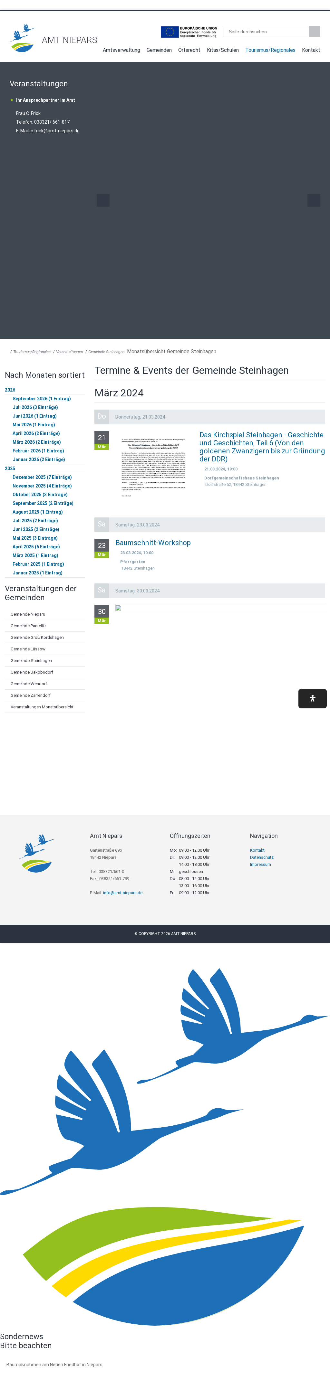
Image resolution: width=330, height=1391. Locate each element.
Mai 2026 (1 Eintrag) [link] (34, 424)
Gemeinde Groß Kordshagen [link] (37, 637)
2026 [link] (10, 390)
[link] (22, 50)
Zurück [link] (103, 200)
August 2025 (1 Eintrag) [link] (38, 512)
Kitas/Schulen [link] (223, 50)
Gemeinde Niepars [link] (28, 614)
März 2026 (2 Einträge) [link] (37, 442)
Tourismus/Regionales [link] (270, 50)
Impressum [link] (260, 864)
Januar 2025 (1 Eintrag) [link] (38, 572)
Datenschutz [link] (262, 857)
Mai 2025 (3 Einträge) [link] (35, 538)
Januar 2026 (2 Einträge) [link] (39, 459)
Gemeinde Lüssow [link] (28, 649)
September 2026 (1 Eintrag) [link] (42, 398)
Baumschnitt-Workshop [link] (153, 543)
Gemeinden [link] (159, 50)
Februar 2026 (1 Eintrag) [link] (38, 450)
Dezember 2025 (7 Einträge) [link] (42, 477)
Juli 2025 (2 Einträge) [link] (35, 520)
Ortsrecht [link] (189, 50)
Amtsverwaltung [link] (121, 50)
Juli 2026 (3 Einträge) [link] (35, 407)
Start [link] (93, 51)
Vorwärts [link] (313, 200)
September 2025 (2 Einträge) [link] (43, 503)
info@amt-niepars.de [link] (122, 892)
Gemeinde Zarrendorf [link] (31, 695)
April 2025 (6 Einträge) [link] (36, 546)
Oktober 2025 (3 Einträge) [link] (40, 494)
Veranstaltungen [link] (69, 352)
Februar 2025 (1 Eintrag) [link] (38, 564)
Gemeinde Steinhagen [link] (106, 352)
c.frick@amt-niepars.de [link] (55, 130)
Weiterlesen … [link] (41, 1372)
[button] (312, 698)
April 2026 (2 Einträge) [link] (36, 433)
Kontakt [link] (311, 50)
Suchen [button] (315, 31)
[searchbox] (266, 31)
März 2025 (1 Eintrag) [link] (35, 555)
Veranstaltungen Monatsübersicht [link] (42, 707)
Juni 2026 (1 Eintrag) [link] (35, 416)
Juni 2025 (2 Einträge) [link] (36, 529)
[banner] (165, 38)
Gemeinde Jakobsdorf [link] (32, 672)
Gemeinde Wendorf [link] (29, 683)
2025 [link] (10, 468)
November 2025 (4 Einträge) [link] (42, 485)
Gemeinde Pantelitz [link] (28, 625)
